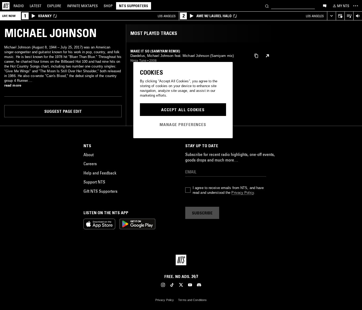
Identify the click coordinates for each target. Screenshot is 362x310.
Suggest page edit (63, 111)
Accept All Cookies (183, 109)
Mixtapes (82, 5)
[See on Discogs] (267, 56)
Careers (90, 163)
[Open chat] (324, 5)
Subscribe (202, 212)
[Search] (267, 5)
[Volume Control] (357, 16)
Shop (108, 5)
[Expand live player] (331, 16)
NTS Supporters (133, 5)
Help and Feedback (99, 173)
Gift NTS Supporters (100, 191)
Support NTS (94, 182)
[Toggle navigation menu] (355, 6)
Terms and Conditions (192, 300)
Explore (54, 5)
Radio (19, 5)
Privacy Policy (242, 193)
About (88, 154)
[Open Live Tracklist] (349, 16)
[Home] (6, 6)
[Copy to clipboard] (256, 55)
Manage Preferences (183, 124)
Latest (35, 5)
